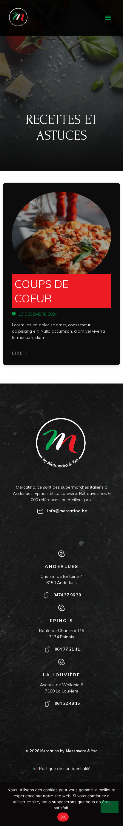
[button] (108, 18)
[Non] (110, 807)
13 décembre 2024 (37, 314)
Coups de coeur (42, 291)
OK (63, 817)
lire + (20, 353)
